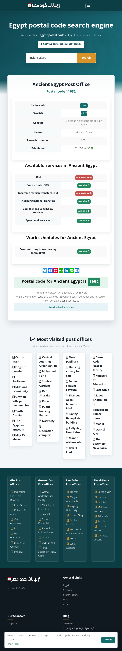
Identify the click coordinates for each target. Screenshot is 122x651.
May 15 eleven (18, 437)
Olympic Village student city (20, 401)
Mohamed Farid (47, 374)
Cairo (84, 113)
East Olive (102, 390)
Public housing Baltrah (44, 411)
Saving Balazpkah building (73, 418)
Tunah (101, 521)
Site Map (67, 590)
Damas (102, 497)
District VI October (17, 544)
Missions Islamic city (20, 389)
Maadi (100, 424)
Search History (70, 595)
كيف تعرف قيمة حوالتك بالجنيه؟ (78, 628)
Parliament (20, 381)
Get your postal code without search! (62, 44)
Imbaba (18, 552)
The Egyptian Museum (18, 425)
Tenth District (17, 413)
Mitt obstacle (15, 535)
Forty (73, 538)
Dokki (17, 528)
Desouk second (100, 528)
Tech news (68, 624)
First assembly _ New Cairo (100, 444)
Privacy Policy (13, 644)
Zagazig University (72, 508)
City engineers (15, 521)
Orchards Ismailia (73, 522)
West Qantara (71, 546)
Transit (74, 492)
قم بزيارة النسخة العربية (61, 307)
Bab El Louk (71, 450)
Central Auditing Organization (48, 362)
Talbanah (103, 516)
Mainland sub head (101, 509)
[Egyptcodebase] (44, 5)
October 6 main (18, 512)
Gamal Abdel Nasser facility (98, 364)
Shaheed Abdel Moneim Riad (73, 402)
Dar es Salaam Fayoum (71, 386)
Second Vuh (104, 492)
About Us (68, 605)
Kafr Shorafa (44, 393)
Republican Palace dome (100, 414)
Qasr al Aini (99, 432)
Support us (13, 624)
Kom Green (20, 505)
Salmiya (102, 502)
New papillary (72, 359)
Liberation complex (46, 433)
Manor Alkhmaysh (73, 440)
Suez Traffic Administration (74, 531)
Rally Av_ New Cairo (73, 430)
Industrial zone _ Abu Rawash (17, 496)
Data (65, 600)
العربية (66, 585)
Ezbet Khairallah (100, 398)
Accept (108, 640)
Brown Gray (76, 515)
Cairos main (18, 359)
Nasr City (48, 421)
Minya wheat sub (72, 499)
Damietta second (101, 537)
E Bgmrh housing (19, 369)
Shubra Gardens (45, 384)
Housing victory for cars (73, 372)
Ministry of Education (46, 507)
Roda (45, 401)
